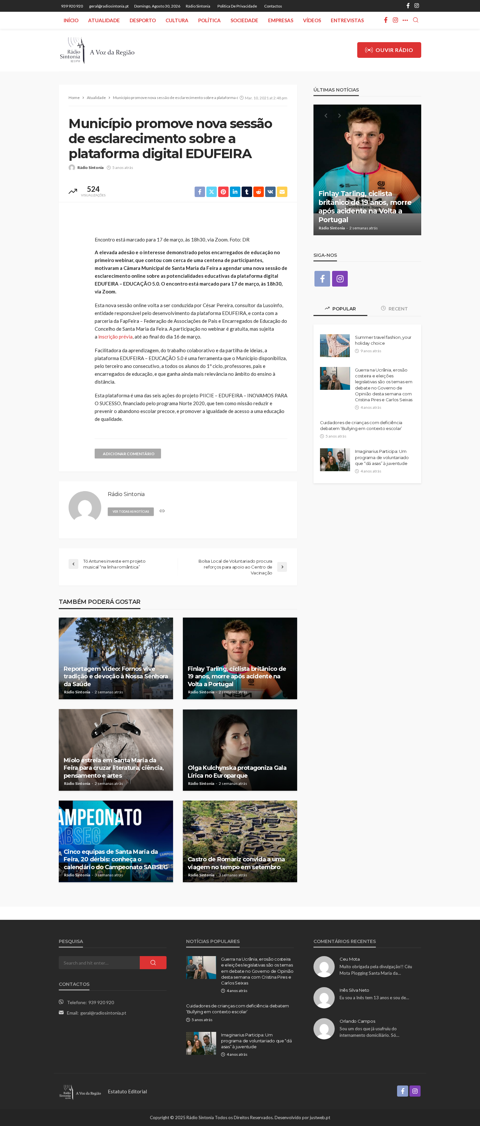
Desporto (143, 20)
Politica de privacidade (237, 6)
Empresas (280, 20)
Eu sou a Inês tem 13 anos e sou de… (374, 997)
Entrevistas (347, 20)
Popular (343, 309)
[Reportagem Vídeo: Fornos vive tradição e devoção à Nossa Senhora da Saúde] (116, 658)
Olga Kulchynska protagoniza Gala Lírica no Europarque (237, 771)
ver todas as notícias (131, 511)
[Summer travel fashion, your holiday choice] (335, 345)
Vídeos (312, 20)
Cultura (177, 20)
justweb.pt (320, 1117)
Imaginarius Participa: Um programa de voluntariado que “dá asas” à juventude (382, 457)
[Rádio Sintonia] (97, 50)
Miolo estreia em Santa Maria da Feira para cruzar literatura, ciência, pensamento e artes (114, 768)
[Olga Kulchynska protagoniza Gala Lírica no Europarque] (240, 750)
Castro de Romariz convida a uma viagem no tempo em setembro (236, 863)
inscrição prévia (115, 336)
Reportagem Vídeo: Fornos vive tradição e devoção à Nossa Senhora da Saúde (116, 676)
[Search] (415, 20)
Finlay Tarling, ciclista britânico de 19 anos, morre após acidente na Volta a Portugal (237, 676)
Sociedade (244, 20)
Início (71, 20)
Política (209, 20)
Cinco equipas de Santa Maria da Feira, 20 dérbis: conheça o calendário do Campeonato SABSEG (116, 859)
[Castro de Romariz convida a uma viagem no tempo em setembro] (240, 841)
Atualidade (104, 20)
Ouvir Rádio (394, 50)
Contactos (273, 6)
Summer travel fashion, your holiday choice (383, 340)
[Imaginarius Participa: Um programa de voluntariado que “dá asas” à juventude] (335, 459)
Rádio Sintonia (198, 6)
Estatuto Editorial (127, 1091)
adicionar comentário (128, 453)
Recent (397, 309)
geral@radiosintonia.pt (103, 1013)
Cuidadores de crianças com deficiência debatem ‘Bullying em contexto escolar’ (361, 425)
